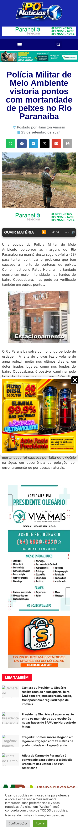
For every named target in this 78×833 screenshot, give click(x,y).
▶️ (43, 232)
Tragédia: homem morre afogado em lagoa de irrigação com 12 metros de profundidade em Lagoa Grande (47, 741)
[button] (19, 44)
